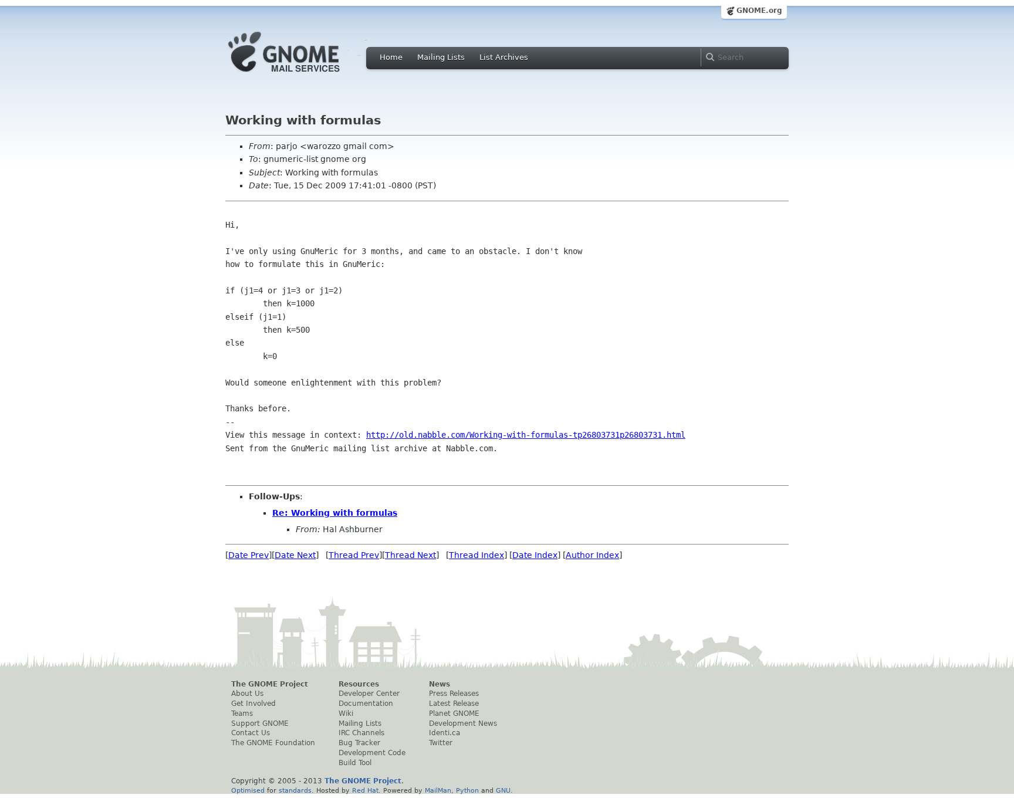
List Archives (503, 57)
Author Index (592, 555)
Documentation (366, 703)
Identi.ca (444, 733)
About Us (247, 693)
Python (467, 790)
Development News (463, 723)
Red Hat (365, 790)
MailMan (438, 790)
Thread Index (476, 555)
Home (391, 57)
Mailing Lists (441, 57)
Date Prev (248, 555)
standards (295, 790)
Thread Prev (354, 555)
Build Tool (355, 763)
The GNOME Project (269, 684)
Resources (359, 684)
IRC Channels (361, 733)
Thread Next (410, 555)
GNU (503, 790)
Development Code (372, 753)
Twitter (440, 743)
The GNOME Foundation (273, 743)
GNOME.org (759, 10)
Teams (242, 713)
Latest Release (454, 703)
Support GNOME (260, 723)
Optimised (248, 790)
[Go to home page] (301, 75)
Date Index (534, 555)
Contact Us (250, 733)
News (439, 684)
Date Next (295, 555)
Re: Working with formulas (334, 513)
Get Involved (253, 703)
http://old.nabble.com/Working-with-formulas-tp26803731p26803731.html (525, 434)
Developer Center (369, 693)
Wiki (346, 713)
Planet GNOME (454, 713)
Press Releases (454, 693)
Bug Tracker (359, 743)
